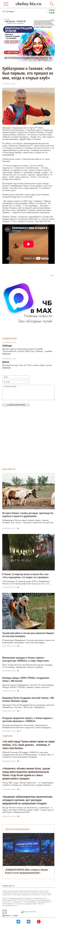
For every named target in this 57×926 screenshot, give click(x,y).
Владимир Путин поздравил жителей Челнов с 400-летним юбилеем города (28, 699)
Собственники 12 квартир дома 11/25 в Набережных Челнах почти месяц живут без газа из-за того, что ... (27, 582)
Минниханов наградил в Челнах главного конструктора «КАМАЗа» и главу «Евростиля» (25, 659)
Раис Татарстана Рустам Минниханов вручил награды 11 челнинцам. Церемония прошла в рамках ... (27, 666)
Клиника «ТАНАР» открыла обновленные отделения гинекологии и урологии (26, 871)
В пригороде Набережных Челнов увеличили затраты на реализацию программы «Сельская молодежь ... (28, 641)
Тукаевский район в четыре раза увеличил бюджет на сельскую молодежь (28, 634)
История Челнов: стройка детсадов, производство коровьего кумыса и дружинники (27, 514)
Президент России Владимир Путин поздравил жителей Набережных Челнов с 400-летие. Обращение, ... (28, 706)
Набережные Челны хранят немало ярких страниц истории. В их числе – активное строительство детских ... (28, 522)
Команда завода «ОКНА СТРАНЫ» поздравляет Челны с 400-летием (26, 679)
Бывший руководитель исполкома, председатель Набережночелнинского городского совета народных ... (27, 726)
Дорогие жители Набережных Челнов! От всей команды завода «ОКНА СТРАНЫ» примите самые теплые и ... (28, 686)
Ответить (6, 353)
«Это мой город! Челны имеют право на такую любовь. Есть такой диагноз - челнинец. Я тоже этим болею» (28, 745)
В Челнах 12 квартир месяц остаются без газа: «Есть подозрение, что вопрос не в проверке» (25, 576)
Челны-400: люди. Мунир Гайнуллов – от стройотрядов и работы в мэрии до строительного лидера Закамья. (27, 784)
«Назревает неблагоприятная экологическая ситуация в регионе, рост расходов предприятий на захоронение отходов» (27, 800)
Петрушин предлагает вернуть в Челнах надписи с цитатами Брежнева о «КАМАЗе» (27, 719)
